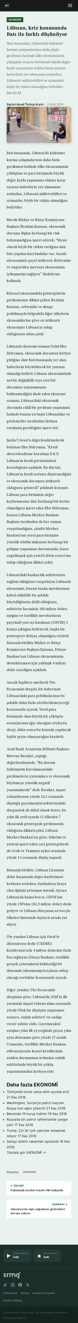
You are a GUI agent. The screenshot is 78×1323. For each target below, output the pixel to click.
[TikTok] (5, 1285)
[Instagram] (13, 1285)
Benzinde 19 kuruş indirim (27, 1114)
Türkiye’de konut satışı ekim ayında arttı (38, 1092)
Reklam (25, 1293)
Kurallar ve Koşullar (44, 1293)
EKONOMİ (15, 19)
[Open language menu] (70, 5)
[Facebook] (20, 1285)
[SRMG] (11, 1275)
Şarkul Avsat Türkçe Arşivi (25, 104)
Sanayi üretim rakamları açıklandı (33, 1141)
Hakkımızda (10, 1293)
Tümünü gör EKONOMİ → (26, 1152)
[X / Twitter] (28, 1285)
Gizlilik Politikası (12, 1300)
